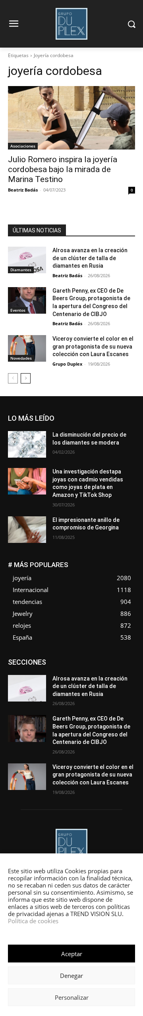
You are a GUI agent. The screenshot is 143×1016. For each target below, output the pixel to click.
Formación (122, 671)
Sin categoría (119, 695)
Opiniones (87, 689)
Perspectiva (121, 689)
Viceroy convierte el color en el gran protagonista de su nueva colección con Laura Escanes (92, 346)
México (81, 683)
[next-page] (26, 378)
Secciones (82, 695)
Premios (51, 695)
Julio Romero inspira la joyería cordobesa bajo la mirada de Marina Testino (62, 169)
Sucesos (124, 701)
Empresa (125, 659)
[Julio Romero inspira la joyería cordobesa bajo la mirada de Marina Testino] (71, 118)
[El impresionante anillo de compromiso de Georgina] (27, 529)
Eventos (17, 310)
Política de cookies (33, 921)
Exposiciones (61, 671)
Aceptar (71, 954)
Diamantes (20, 269)
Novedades (21, 358)
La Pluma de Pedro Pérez (107, 677)
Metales (54, 683)
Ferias (94, 671)
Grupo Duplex (67, 364)
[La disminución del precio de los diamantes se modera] (27, 444)
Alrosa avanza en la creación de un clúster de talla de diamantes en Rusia (90, 258)
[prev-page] (13, 378)
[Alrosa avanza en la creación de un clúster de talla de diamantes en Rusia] (27, 260)
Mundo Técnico (117, 683)
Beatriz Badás (23, 190)
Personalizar (72, 997)
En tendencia (58, 665)
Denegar (71, 976)
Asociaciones (22, 146)
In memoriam (54, 677)
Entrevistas (94, 665)
